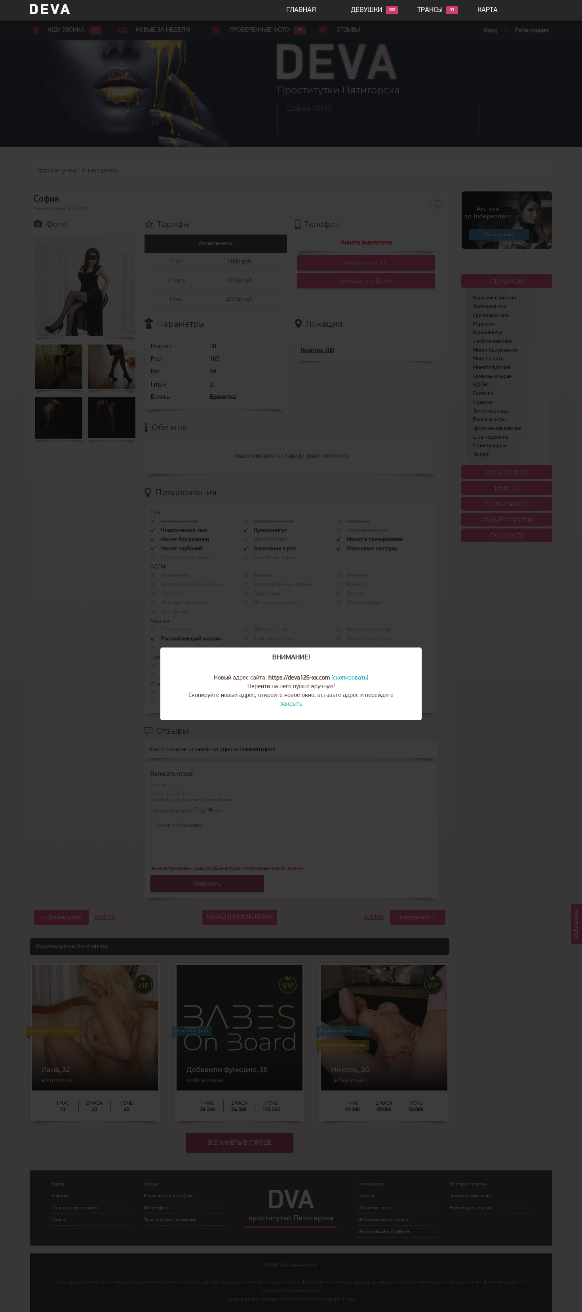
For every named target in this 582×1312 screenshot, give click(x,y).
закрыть (291, 704)
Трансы (430, 10)
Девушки (366, 10)
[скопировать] (349, 678)
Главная (301, 10)
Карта (487, 10)
